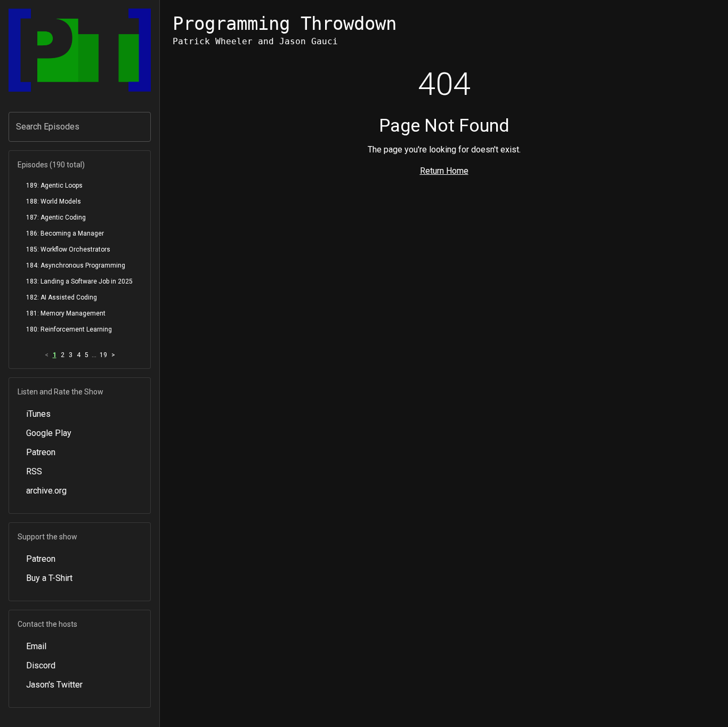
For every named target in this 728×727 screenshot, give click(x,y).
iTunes (38, 414)
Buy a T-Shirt (49, 578)
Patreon (40, 452)
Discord (40, 665)
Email (36, 646)
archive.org (46, 491)
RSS (34, 471)
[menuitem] (80, 185)
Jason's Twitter (54, 685)
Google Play (48, 433)
